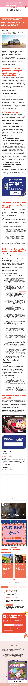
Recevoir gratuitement (15, 193)
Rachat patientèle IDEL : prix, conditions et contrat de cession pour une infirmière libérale (15, 600)
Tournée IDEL (19, 18)
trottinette (21, 84)
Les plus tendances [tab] (22, 586)
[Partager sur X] (21, 440)
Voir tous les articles (14, 582)
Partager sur (19, 438)
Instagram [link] (19, 81)
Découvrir (14, 498)
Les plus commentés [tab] (12, 586)
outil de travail (16, 126)
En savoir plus (14, 546)
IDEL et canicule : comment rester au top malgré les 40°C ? (20, 566)
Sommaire (14, 685)
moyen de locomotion (11, 215)
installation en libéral (9, 58)
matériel (10, 288)
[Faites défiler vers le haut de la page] (25, 635)
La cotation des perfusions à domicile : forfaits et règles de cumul (14, 657)
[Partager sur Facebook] (17, 440)
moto (11, 86)
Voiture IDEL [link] (5, 30)
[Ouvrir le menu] (26, 6)
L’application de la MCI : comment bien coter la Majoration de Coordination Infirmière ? (15, 607)
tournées (12, 143)
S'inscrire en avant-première (14, 5)
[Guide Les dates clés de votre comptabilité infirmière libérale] (14, 486)
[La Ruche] (14, 9)
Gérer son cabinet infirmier (8, 18)
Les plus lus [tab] (4, 586)
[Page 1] (13, 579)
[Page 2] (14, 579)
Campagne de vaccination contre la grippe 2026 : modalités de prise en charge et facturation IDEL (15, 593)
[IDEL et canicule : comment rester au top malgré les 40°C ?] (20, 558)
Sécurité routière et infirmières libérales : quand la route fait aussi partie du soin (7, 567)
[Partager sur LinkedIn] (19, 440)
